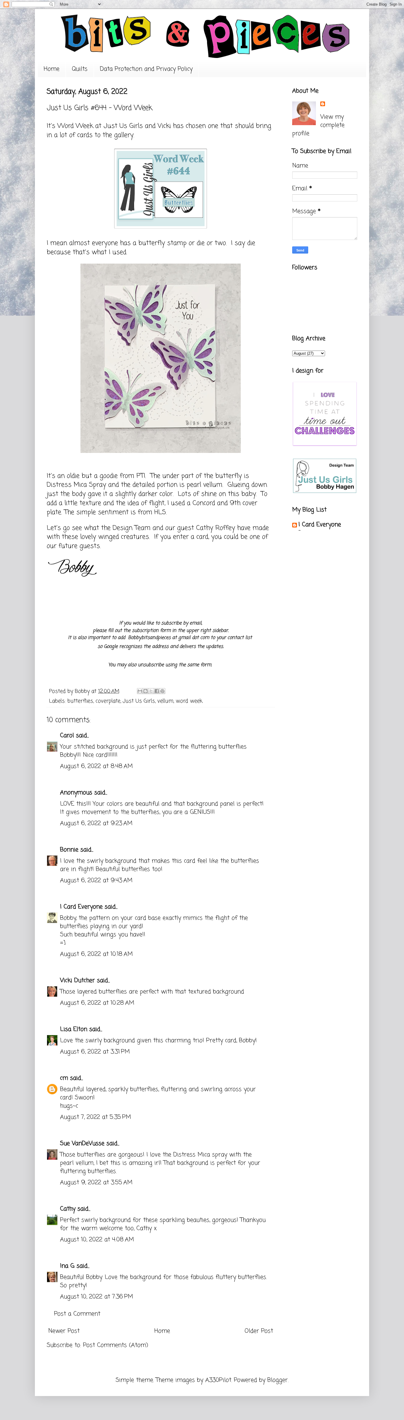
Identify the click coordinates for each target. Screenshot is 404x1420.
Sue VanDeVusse (82, 1143)
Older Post (259, 1331)
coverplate (108, 701)
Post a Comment (77, 1314)
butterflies (80, 701)
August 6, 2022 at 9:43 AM (96, 880)
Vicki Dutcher (77, 980)
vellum (165, 701)
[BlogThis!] (145, 691)
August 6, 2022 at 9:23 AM (96, 823)
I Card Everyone (81, 906)
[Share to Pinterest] (162, 691)
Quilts (80, 69)
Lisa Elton (73, 1029)
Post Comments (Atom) (115, 1345)
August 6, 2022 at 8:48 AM (96, 766)
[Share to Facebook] (157, 691)
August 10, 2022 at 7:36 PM (96, 1296)
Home (51, 69)
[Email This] (140, 691)
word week (189, 701)
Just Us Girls (123, 126)
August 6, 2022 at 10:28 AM (97, 1003)
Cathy (67, 1209)
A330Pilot (218, 1380)
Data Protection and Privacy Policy (146, 69)
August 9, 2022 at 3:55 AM (96, 1182)
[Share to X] (151, 691)
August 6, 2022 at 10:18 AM (96, 954)
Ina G (67, 1266)
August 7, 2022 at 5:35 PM (95, 1117)
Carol (67, 735)
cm (64, 1078)
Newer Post (64, 1331)
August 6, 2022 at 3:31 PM (95, 1051)
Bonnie (69, 849)
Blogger (277, 1380)
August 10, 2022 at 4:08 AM (97, 1239)
